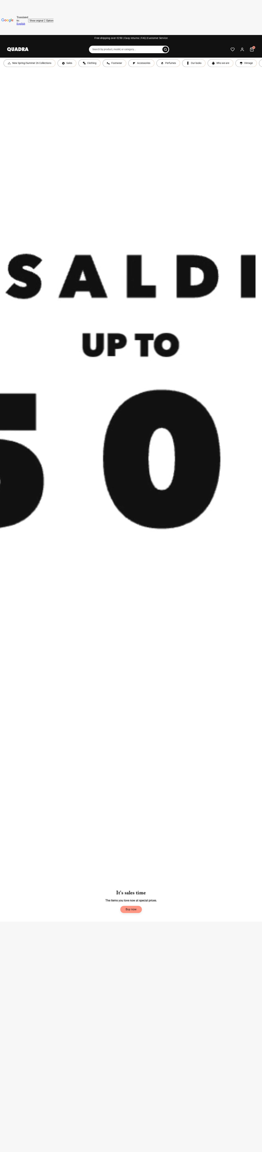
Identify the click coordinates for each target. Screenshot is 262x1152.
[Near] (165, 49)
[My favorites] (233, 49)
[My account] (242, 49)
